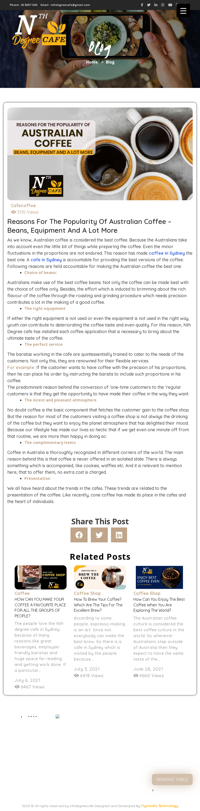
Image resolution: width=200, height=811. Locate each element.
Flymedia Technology (159, 806)
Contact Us (172, 767)
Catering (172, 757)
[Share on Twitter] (99, 534)
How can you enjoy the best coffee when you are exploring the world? (159, 605)
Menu (172, 737)
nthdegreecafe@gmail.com (70, 5)
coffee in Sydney (167, 253)
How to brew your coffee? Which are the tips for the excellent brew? (98, 605)
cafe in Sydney (46, 260)
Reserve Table (172, 779)
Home (92, 62)
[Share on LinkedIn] (119, 534)
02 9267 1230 (28, 5)
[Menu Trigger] (183, 10)
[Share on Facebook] (79, 534)
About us (172, 727)
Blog (172, 747)
